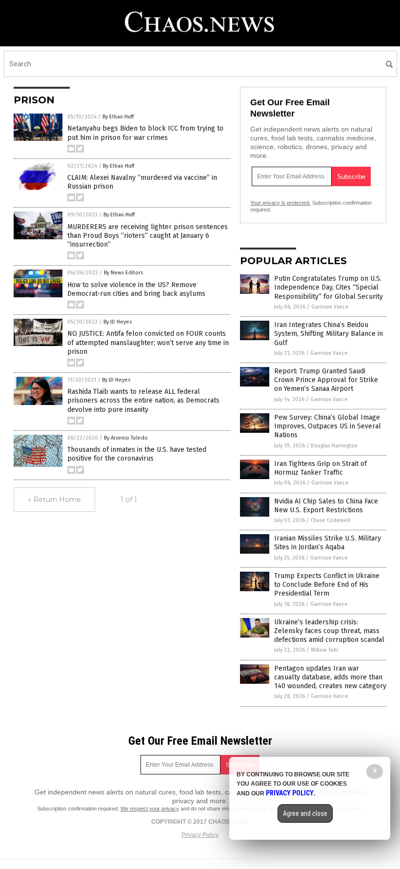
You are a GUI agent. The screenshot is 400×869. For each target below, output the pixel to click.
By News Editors (123, 273)
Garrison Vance (330, 307)
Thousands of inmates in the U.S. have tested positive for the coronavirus (136, 454)
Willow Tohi (324, 650)
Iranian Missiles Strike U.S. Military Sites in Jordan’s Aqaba (327, 542)
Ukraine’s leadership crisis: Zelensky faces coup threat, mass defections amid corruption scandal (329, 631)
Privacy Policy (200, 834)
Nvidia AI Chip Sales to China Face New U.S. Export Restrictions (326, 505)
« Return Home (54, 499)
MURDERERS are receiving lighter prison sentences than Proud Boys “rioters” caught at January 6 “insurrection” (147, 236)
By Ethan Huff (118, 117)
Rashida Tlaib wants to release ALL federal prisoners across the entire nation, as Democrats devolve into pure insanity (143, 400)
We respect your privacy (149, 808)
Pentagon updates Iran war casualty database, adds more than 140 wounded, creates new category (330, 677)
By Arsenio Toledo (126, 438)
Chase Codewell (330, 520)
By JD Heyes (117, 322)
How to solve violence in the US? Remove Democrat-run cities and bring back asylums (136, 289)
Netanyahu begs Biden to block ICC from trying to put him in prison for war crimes (145, 132)
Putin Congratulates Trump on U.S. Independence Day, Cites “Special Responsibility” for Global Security (328, 287)
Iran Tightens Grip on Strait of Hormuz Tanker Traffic (320, 468)
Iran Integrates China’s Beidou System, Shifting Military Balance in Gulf (328, 334)
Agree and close (305, 813)
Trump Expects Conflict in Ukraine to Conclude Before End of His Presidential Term (327, 585)
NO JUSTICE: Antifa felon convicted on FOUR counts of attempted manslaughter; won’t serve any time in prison (148, 342)
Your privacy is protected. (280, 203)
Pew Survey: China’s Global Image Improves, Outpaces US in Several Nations (327, 426)
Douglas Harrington (334, 446)
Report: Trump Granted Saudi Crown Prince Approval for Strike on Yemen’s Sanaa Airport (326, 380)
